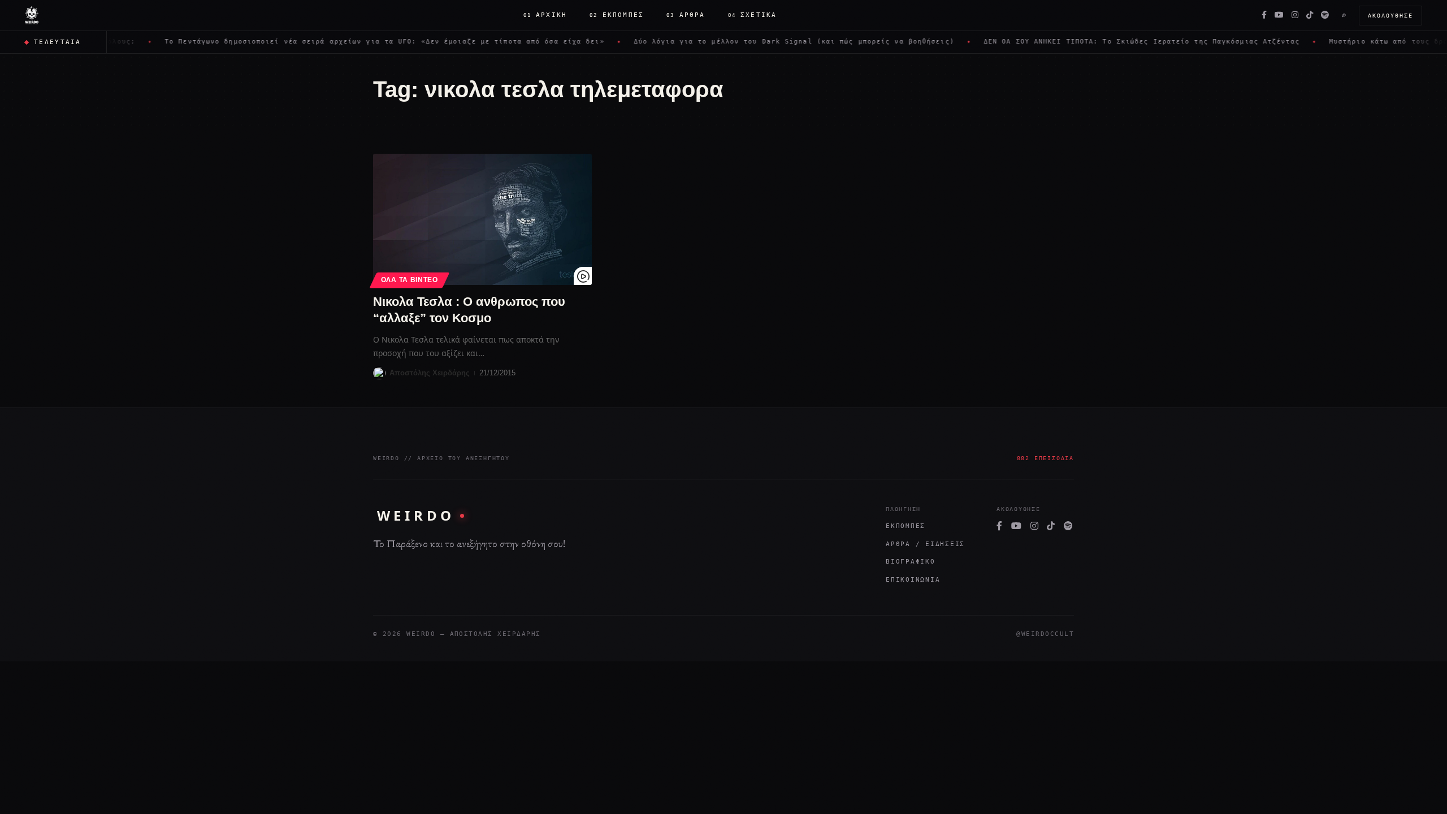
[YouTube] (1279, 15)
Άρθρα (685, 15)
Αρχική (545, 15)
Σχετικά (752, 15)
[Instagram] (1295, 15)
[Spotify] (1325, 15)
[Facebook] (1264, 15)
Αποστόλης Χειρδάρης (429, 373)
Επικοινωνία (913, 579)
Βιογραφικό (910, 561)
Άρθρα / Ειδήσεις (925, 544)
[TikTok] (1309, 15)
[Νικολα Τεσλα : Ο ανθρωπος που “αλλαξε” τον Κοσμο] (482, 219)
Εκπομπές (617, 15)
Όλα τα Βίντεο (409, 279)
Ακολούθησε (1390, 15)
